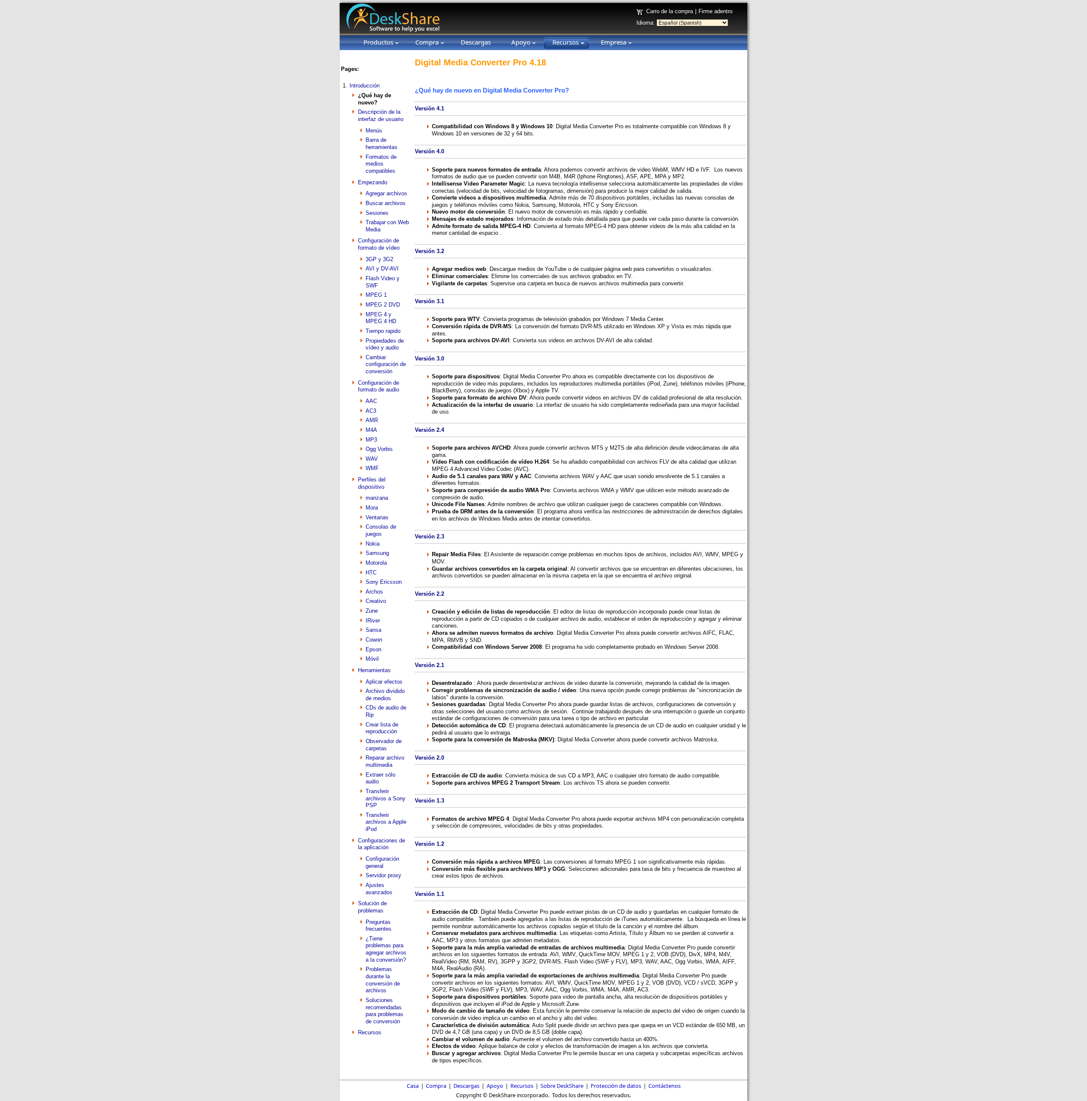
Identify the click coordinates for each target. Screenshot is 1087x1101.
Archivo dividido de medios (385, 694)
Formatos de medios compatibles (381, 164)
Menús (374, 130)
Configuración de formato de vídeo (379, 244)
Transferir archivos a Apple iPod (386, 822)
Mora (372, 507)
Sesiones (377, 213)
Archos (374, 592)
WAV (372, 459)
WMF (372, 468)
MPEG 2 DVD (383, 304)
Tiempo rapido (383, 331)
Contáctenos (664, 1086)
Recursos (369, 1032)
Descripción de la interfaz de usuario (380, 115)
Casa (413, 1086)
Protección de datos (616, 1086)
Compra (436, 1086)
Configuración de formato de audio (378, 386)
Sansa (373, 630)
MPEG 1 (376, 295)
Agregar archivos (386, 193)
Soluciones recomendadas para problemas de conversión (384, 1011)
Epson (373, 649)
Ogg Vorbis (379, 449)
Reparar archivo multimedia (385, 761)
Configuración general (382, 862)
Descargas (466, 1086)
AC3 (371, 411)
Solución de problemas (372, 907)
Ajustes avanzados (379, 888)
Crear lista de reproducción (382, 728)
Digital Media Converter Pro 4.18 (480, 62)
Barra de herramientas (381, 143)
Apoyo (495, 1086)
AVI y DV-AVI (382, 268)
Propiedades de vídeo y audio (385, 344)
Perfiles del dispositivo (372, 483)
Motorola (376, 563)
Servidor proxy (383, 875)
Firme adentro (715, 11)
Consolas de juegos (381, 530)
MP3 (371, 439)
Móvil (372, 659)
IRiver (373, 620)
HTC (371, 572)
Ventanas (377, 517)
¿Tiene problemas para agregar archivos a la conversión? (386, 949)
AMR (372, 420)
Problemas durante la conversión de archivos (383, 980)
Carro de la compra (669, 11)
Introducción (364, 85)
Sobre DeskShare (562, 1086)
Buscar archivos (386, 203)
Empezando (372, 182)
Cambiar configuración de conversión (386, 364)
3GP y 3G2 (379, 259)
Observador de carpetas (384, 745)
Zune (372, 611)
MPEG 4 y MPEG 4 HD (381, 318)
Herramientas (374, 670)
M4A (371, 430)
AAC (371, 401)
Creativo (376, 601)
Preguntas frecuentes (378, 925)
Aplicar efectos (384, 682)
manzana (377, 498)
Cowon (374, 639)
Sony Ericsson (384, 582)
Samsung (377, 553)
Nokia (373, 544)
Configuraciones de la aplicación (381, 844)
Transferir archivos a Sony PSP (386, 798)
